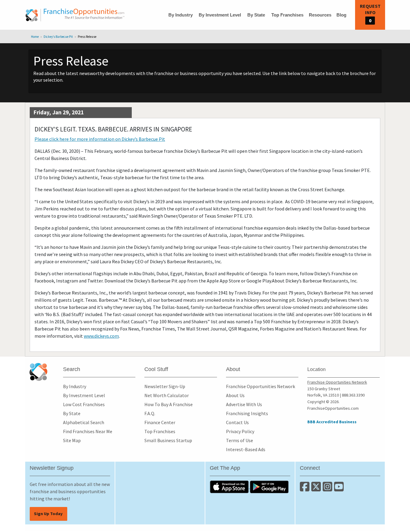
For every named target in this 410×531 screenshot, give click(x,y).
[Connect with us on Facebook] (305, 489)
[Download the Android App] (269, 487)
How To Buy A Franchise (168, 404)
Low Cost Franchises (84, 404)
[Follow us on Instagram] (328, 489)
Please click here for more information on (100, 139)
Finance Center (159, 422)
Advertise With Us (244, 404)
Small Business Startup (168, 440)
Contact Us (237, 422)
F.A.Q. (149, 413)
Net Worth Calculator (166, 395)
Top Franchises (287, 14)
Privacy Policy (240, 431)
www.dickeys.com (101, 336)
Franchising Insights (247, 413)
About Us (235, 395)
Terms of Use (239, 440)
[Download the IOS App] (230, 487)
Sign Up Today (48, 513)
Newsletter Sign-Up (164, 386)
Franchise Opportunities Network (260, 386)
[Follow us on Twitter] (317, 489)
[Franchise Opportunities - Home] (75, 15)
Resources (320, 14)
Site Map (72, 440)
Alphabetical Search (83, 422)
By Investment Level (220, 14)
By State (256, 14)
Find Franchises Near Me (87, 431)
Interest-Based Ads (245, 449)
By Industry (180, 14)
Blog (341, 14)
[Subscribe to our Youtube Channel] (339, 489)
